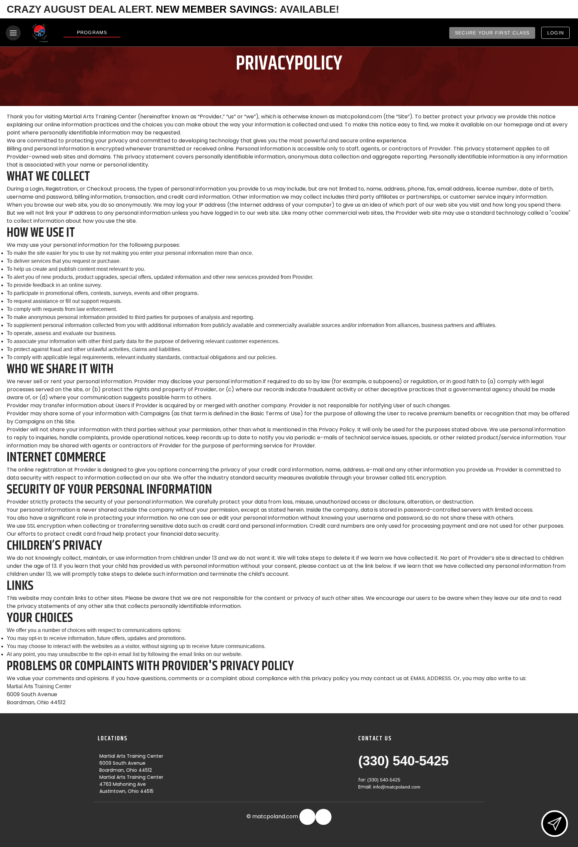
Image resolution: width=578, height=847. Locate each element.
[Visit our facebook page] (307, 817)
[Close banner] (563, 9)
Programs (92, 32)
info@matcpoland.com (396, 786)
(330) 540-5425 (403, 760)
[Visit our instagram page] (323, 817)
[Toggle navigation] (13, 32)
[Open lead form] (554, 823)
